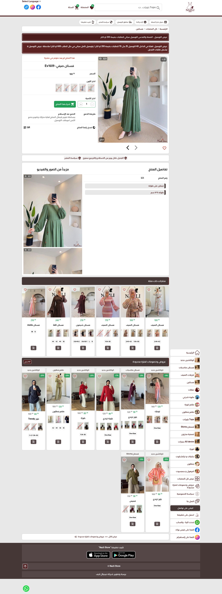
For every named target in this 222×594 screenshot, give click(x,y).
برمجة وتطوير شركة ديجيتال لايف (111, 574)
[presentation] (136, 148)
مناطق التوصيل (124, 22)
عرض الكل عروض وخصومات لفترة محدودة (95, 537)
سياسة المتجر (106, 22)
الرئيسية (163, 29)
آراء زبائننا (141, 22)
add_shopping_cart (157, 348)
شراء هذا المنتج (65, 104)
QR (26, 127)
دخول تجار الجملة (159, 22)
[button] (87, 7)
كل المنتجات (151, 29)
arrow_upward (25, 566)
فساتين (139, 29)
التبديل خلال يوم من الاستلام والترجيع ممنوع (105, 158)
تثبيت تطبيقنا (87, 22)
